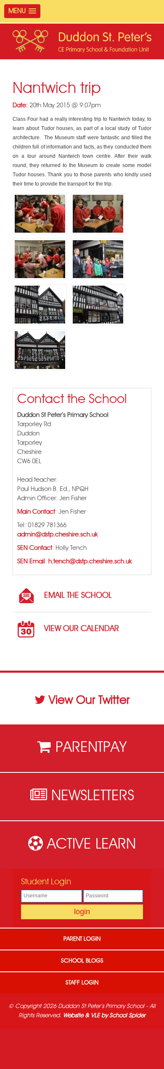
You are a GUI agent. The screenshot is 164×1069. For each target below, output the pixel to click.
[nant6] (98, 304)
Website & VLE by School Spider (104, 1016)
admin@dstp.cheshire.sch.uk (57, 534)
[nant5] (40, 304)
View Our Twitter (89, 700)
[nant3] (40, 259)
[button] (22, 11)
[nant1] (40, 213)
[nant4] (98, 259)
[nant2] (98, 213)
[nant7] (40, 350)
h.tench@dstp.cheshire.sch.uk (90, 561)
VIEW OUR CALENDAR (81, 629)
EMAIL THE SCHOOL (78, 595)
